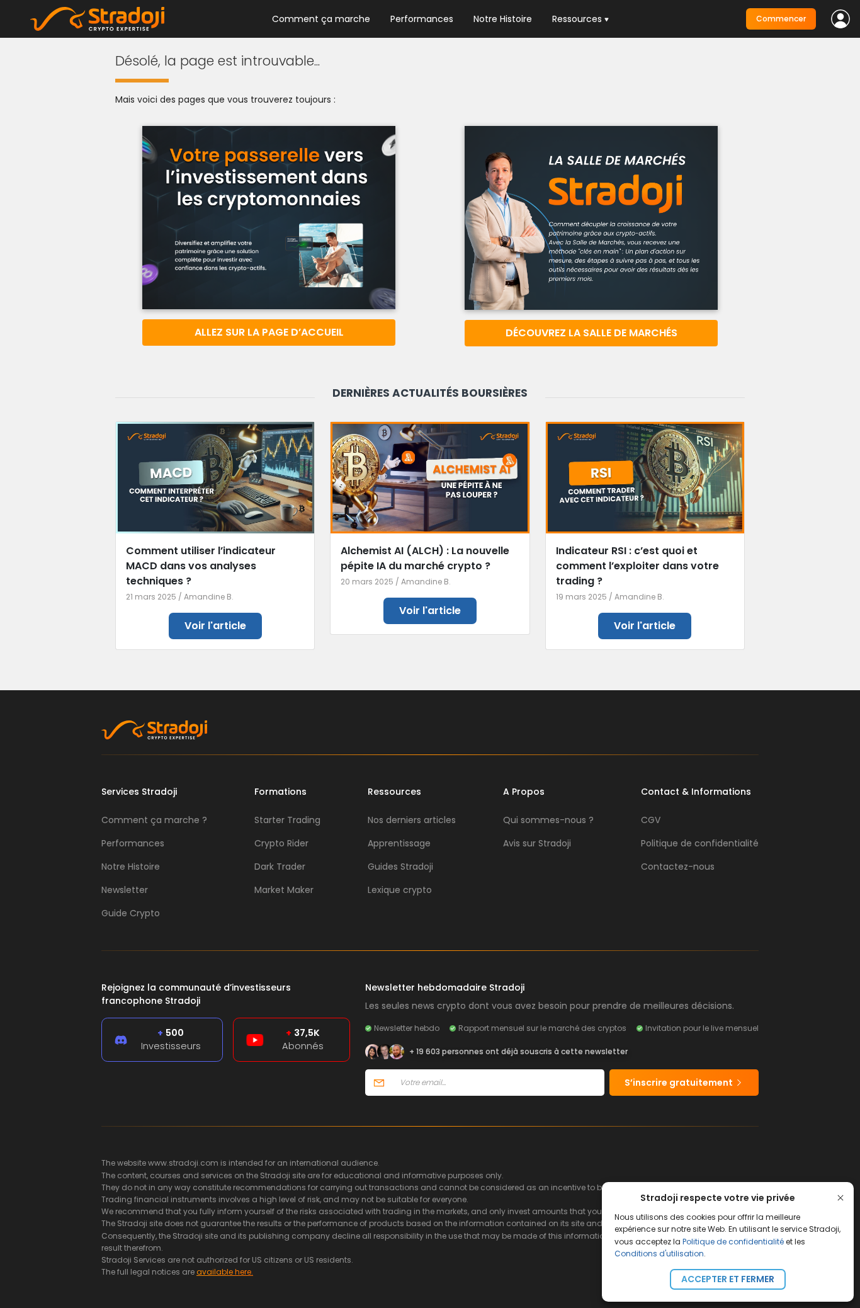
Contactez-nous (678, 866)
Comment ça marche (321, 19)
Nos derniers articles (412, 820)
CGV (650, 820)
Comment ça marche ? (154, 820)
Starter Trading (287, 820)
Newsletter (124, 890)
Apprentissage (399, 843)
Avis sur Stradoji (537, 843)
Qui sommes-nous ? (548, 820)
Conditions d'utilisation (659, 1253)
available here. (224, 1271)
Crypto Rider (281, 843)
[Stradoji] (97, 19)
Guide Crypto (130, 913)
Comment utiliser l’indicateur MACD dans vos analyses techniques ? (201, 565)
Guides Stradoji (400, 866)
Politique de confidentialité (733, 1241)
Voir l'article (215, 625)
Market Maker (284, 890)
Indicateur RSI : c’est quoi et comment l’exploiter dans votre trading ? (637, 565)
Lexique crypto (400, 890)
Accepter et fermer (727, 1279)
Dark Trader (279, 866)
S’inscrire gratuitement (680, 1082)
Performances (421, 19)
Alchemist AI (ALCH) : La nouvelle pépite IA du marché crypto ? (425, 558)
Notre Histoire (502, 19)
